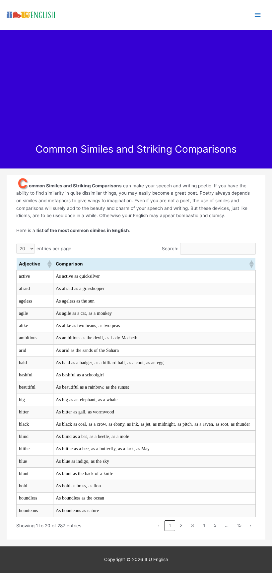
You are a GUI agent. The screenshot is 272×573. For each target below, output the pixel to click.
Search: (170, 248)
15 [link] (239, 525)
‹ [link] (159, 525)
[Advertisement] (136, 93)
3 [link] (192, 525)
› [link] (250, 525)
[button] (49, 264)
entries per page (53, 248)
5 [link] (215, 525)
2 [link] (181, 525)
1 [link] (170, 525)
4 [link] (203, 525)
